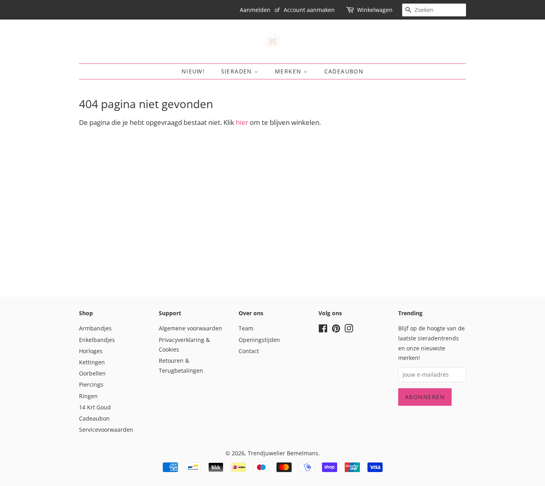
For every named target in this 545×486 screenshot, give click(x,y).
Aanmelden (255, 10)
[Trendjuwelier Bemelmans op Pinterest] (336, 330)
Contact (249, 351)
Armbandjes (95, 328)
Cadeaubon (344, 71)
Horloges (91, 351)
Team (246, 328)
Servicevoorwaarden (106, 429)
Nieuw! (193, 71)
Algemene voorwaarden (190, 328)
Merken (289, 71)
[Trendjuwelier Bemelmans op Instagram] (348, 330)
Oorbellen (92, 373)
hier (242, 122)
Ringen (88, 396)
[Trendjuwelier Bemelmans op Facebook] (323, 330)
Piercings (91, 384)
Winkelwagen (375, 10)
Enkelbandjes (97, 340)
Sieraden (238, 71)
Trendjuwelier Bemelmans (283, 453)
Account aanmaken (309, 10)
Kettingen (92, 362)
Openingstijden (259, 340)
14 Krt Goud (95, 407)
